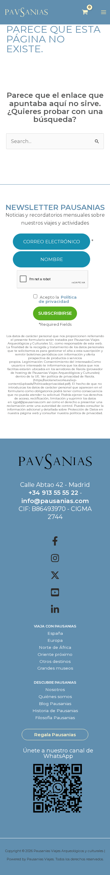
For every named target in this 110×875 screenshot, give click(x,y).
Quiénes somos (55, 696)
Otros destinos (55, 661)
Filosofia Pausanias (55, 717)
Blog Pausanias (55, 703)
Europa (55, 640)
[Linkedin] (55, 609)
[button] (55, 734)
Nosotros (55, 689)
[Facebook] (55, 541)
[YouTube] (55, 592)
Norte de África (55, 647)
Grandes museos (55, 668)
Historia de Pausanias (55, 710)
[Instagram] (55, 558)
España (55, 633)
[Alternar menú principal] (103, 12)
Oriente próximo (55, 654)
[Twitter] (55, 575)
